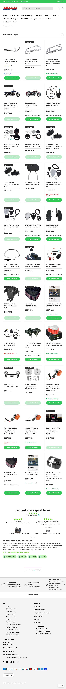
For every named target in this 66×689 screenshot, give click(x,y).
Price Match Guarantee (13, 630)
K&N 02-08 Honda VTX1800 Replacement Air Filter (11, 475)
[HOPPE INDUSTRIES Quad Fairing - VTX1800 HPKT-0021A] (33, 333)
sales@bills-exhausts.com (10, 654)
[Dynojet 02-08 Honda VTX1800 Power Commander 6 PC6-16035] (54, 418)
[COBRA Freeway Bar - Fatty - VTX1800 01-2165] (12, 254)
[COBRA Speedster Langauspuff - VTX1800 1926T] (12, 49)
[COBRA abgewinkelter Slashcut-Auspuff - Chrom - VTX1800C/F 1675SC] (12, 93)
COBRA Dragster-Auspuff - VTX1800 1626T (31, 105)
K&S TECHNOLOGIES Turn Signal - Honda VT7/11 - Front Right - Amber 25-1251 (53, 387)
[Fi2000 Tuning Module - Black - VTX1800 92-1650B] (54, 93)
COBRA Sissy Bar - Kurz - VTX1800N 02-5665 (32, 265)
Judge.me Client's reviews (42, 613)
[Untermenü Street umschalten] (8, 16)
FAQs (7, 606)
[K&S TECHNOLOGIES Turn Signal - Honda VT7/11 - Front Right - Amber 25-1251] (54, 375)
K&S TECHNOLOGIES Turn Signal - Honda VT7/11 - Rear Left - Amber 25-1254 (31, 431)
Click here (52, 582)
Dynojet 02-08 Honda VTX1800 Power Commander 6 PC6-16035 (53, 431)
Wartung (32, 19)
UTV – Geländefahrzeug (24, 15)
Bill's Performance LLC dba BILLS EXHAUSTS (16, 683)
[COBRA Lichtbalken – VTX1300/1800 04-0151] (12, 375)
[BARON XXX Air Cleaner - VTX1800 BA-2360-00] (33, 134)
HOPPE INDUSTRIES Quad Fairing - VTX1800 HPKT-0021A (33, 345)
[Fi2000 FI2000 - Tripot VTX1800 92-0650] (54, 254)
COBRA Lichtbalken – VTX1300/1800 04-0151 (11, 386)
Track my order (10, 622)
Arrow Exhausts (42, 628)
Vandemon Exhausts (44, 631)
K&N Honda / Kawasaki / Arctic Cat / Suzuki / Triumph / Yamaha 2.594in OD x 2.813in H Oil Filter (54, 476)
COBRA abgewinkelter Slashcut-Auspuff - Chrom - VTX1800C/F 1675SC (11, 106)
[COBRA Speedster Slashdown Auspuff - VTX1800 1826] (33, 49)
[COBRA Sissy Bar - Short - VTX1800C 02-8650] (33, 172)
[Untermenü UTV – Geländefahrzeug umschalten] (33, 16)
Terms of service (11, 617)
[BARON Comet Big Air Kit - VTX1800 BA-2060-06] (33, 215)
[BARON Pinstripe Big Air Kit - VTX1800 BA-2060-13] (12, 215)
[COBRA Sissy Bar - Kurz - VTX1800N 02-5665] (33, 254)
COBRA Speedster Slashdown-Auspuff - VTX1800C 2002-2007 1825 (53, 62)
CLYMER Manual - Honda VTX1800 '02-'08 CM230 (53, 305)
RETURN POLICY (11, 611)
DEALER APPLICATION (12, 635)
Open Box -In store (45, 19)
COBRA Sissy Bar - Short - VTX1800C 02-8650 (33, 183)
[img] (33, 513)
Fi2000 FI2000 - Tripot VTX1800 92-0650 (53, 265)
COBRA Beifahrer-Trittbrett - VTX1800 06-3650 (12, 184)
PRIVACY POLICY (11, 614)
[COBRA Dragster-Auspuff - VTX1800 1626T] (33, 93)
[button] (62, 8)
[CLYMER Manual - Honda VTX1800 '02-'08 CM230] (54, 294)
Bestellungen (7, 22)
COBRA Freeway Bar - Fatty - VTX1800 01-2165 (11, 265)
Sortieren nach (7, 34)
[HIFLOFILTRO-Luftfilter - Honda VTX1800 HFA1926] (54, 333)
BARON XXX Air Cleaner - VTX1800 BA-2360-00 (32, 145)
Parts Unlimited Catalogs (13, 624)
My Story (37, 619)
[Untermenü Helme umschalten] (8, 19)
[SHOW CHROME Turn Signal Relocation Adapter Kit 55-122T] (33, 375)
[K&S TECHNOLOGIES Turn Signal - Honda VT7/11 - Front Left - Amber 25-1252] (12, 418)
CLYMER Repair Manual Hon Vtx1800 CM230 (32, 474)
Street (5, 15)
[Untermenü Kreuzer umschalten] (42, 16)
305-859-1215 (23, 658)
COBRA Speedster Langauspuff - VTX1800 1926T (11, 61)
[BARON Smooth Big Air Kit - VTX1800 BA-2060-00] (54, 172)
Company (37, 606)
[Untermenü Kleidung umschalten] (17, 19)
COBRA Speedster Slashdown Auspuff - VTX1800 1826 (31, 61)
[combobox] (37, 8)
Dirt (12, 15)
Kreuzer (38, 15)
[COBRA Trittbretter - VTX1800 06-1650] (54, 215)
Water (46, 15)
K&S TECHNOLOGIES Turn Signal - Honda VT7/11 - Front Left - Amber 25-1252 (10, 431)
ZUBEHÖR (23, 19)
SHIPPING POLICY (11, 609)
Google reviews (38, 616)
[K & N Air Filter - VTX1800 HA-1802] (33, 294)
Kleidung (13, 19)
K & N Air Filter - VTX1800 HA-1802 (30, 305)
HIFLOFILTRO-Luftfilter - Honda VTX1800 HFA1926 (54, 344)
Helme (5, 19)
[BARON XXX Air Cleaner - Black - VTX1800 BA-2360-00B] (12, 134)
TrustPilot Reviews (39, 610)
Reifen (54, 15)
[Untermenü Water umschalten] (50, 16)
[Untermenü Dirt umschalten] (14, 16)
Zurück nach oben (33, 594)
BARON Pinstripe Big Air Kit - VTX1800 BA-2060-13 (11, 227)
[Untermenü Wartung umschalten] (36, 19)
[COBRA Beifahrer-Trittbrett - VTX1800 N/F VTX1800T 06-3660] (54, 134)
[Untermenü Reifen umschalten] (57, 16)
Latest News (38, 622)
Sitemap (8, 619)
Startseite (5, 26)
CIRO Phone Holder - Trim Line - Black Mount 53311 (11, 306)
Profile (15, 22)
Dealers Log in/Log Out (13, 632)
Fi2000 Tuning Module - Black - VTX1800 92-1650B (53, 105)
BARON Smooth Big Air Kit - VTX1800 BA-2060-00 (54, 184)
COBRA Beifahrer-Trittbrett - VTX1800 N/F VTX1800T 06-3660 (54, 146)
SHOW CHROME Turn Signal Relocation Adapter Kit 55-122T (31, 387)
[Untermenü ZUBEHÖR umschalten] (27, 19)
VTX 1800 (11, 26)
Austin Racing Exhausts (45, 634)
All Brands (41, 626)
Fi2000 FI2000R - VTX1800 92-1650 (9, 344)
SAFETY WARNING (11, 627)
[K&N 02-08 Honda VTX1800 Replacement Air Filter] (12, 463)
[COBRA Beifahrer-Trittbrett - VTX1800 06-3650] (12, 172)
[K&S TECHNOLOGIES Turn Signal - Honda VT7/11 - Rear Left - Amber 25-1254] (33, 418)
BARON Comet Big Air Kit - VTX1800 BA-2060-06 (33, 226)
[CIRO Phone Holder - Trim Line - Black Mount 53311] (12, 294)
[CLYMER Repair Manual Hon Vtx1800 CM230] (33, 463)
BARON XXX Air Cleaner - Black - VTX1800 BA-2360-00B (11, 146)
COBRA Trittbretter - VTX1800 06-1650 (52, 226)
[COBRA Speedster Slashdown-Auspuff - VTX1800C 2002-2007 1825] (54, 49)
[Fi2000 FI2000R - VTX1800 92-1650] (12, 333)
